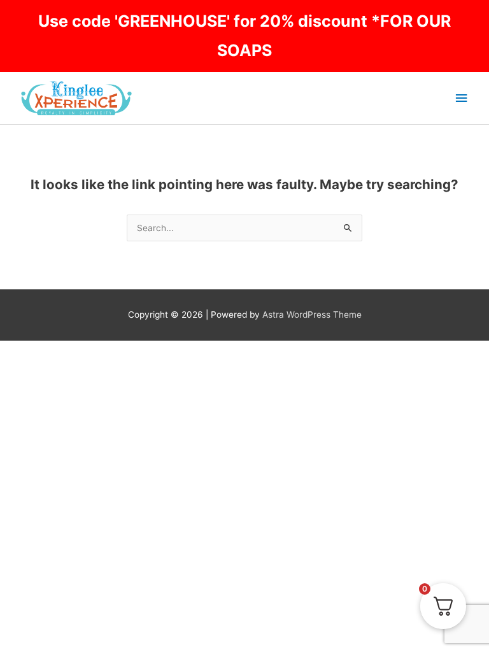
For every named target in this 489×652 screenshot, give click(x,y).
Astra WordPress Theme (312, 314)
